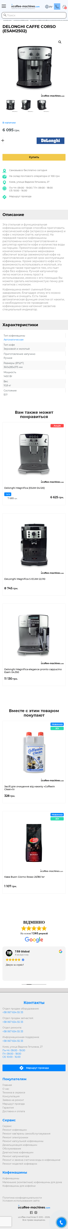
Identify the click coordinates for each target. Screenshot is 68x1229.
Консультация (10, 1096)
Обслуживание (11, 1148)
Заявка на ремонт (13, 1100)
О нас (5, 1088)
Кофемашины (10, 1178)
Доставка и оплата (13, 1111)
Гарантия (8, 1107)
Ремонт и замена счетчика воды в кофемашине (31, 1159)
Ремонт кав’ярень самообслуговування (26, 1133)
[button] (48, 6)
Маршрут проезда (20, 196)
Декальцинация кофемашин (19, 1144)
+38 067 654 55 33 (12, 1012)
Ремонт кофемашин (14, 1129)
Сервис (7, 1126)
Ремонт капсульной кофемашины (22, 1141)
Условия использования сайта (20, 1200)
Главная (7, 1085)
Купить (34, 157)
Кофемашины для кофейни (19, 1185)
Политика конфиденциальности (22, 1197)
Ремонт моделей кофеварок (19, 1163)
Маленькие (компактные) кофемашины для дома (32, 1182)
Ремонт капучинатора (15, 1156)
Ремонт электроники (15, 1137)
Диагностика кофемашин (17, 1152)
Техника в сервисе (13, 1092)
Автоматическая (13, 339)
